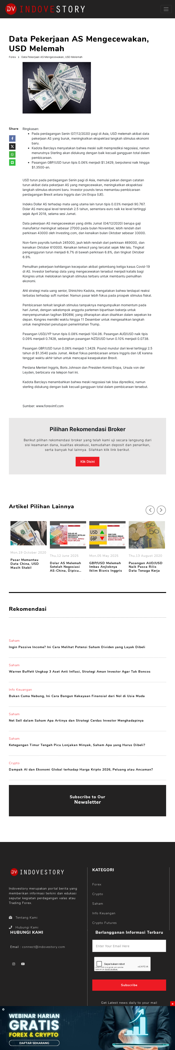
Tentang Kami (26, 917)
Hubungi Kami (27, 927)
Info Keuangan (20, 689)
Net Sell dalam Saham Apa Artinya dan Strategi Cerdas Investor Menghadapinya (76, 720)
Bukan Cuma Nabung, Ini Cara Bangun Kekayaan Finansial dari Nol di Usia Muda (77, 696)
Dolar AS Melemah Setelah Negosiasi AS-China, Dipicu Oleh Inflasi (65, 567)
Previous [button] (148, 508)
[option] (28, 546)
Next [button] (159, 508)
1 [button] (84, 579)
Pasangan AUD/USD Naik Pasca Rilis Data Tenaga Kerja (146, 567)
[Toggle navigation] (166, 9)
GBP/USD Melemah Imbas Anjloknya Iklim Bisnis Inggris (105, 567)
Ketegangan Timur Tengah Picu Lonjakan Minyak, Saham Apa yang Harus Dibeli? (77, 745)
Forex (12, 57)
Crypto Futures (104, 923)
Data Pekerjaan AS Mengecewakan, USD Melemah (51, 57)
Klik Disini (87, 461)
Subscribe (129, 985)
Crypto (14, 763)
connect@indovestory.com (43, 947)
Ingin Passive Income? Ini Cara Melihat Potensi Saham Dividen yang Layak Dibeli (77, 647)
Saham (14, 641)
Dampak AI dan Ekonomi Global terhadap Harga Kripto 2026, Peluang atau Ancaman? (81, 769)
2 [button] (91, 579)
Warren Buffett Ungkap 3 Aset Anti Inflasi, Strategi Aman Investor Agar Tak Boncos (80, 671)
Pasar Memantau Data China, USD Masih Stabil (24, 564)
